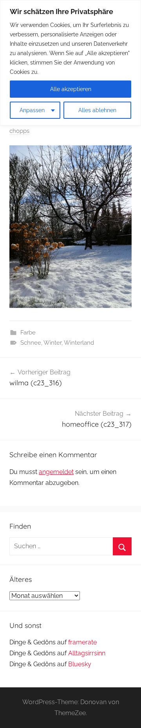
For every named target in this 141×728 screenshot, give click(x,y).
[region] (70, 62)
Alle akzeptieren (70, 89)
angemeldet (56, 472)
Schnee (30, 342)
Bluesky (79, 664)
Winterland (79, 342)
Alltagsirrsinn (86, 653)
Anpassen (32, 110)
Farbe (28, 332)
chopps (19, 130)
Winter (52, 342)
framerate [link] (82, 642)
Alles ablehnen (97, 110)
